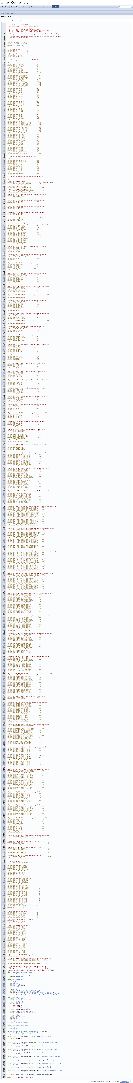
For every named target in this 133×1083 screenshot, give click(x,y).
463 (4, 568)
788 (4, 952)
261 (4, 330)
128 (4, 173)
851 (4, 1016)
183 (4, 238)
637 (4, 774)
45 (4, 75)
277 (4, 349)
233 (4, 297)
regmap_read (19, 1045)
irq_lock (22, 1016)
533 (4, 651)
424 (4, 522)
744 (4, 900)
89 (4, 127)
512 (4, 626)
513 (4, 627)
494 (4, 605)
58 (4, 90)
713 (4, 864)
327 (4, 408)
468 (4, 574)
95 (4, 134)
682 (4, 827)
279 (4, 351)
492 (4, 603)
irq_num (15, 1020)
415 (4, 512)
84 (4, 121)
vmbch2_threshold (18, 985)
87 (4, 124)
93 (4, 132)
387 (4, 479)
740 (4, 896)
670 (4, 813)
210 (4, 270)
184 (4, 239)
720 (4, 872)
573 (4, 698)
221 (4, 283)
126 (4, 170)
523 (4, 639)
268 (4, 338)
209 (4, 269)
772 (4, 933)
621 (4, 755)
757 (4, 916)
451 (4, 554)
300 (4, 376)
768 (4, 929)
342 (4, 426)
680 (4, 825)
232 (4, 296)
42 (4, 71)
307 (4, 384)
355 (4, 441)
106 (4, 147)
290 (4, 364)
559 (4, 682)
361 (4, 448)
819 (4, 983)
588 (4, 716)
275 (4, 346)
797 (4, 963)
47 (4, 77)
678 (4, 822)
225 (4, 287)
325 (4, 405)
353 (4, 439)
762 (4, 921)
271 (4, 342)
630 (4, 766)
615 (4, 748)
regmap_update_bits (21, 1060)
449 (4, 552)
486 (4, 596)
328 (4, 409)
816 (4, 979)
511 (4, 625)
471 (4, 578)
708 (4, 858)
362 (4, 449)
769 (4, 930)
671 (4, 814)
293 (4, 368)
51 (4, 82)
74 (4, 109)
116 (4, 159)
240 (4, 305)
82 (4, 119)
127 (4, 172)
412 (4, 508)
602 (4, 733)
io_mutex (22, 1002)
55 (4, 87)
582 (4, 709)
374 (4, 463)
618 (4, 751)
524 (4, 640)
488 (4, 598)
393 (4, 486)
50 (4, 81)
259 (4, 328)
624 (4, 759)
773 (4, 934)
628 (4, 763)
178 (4, 232)
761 (4, 920)
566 (4, 690)
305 (4, 382)
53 (4, 84)
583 (4, 710)
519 (4, 635)
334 (4, 416)
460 (4, 565)
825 (4, 990)
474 (4, 581)
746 (4, 903)
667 (4, 809)
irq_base (15, 983)
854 (4, 1020)
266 (4, 336)
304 (4, 381)
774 (4, 936)
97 (4, 136)
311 (4, 389)
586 (4, 714)
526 (4, 643)
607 (4, 738)
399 (4, 493)
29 (4, 56)
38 (4, 67)
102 (4, 142)
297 (4, 372)
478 (4, 586)
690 (4, 836)
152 (4, 201)
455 (4, 559)
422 (4, 520)
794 (4, 959)
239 (4, 304)
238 (4, 303)
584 (4, 711)
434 (4, 534)
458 (4, 563)
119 (4, 162)
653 (4, 793)
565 (4, 689)
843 (4, 1007)
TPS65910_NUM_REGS (46, 992)
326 (4, 407)
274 (4, 345)
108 (4, 149)
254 (4, 322)
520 (4, 636)
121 (4, 165)
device (17, 998)
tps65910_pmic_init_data (38, 994)
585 (4, 712)
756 (4, 914)
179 (4, 233)
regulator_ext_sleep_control (29, 992)
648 (4, 787)
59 (4, 91)
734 (4, 888)
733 (4, 887)
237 (4, 302)
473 (4, 580)
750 (4, 907)
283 (4, 356)
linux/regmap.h (19, 47)
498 (4, 610)
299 (4, 375)
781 (4, 944)
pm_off (15, 989)
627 (4, 762)
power (28, 1009)
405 (4, 500)
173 (4, 226)
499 (4, 611)
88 (4, 126)
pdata (37, 1032)
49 (4, 80)
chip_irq (15, 1017)
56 (4, 88)
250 (4, 317)
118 (4, 161)
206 (4, 265)
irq (14, 982)
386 (4, 478)
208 (4, 267)
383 (4, 474)
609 (4, 741)
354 (4, 440)
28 (4, 55)
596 (4, 725)
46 (4, 76)
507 (4, 620)
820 (4, 984)
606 (4, 737)
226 (4, 289)
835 (4, 997)
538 (4, 657)
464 (4, 570)
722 (4, 874)
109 (4, 150)
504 (4, 617)
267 (4, 337)
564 (4, 688)
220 (4, 281)
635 (4, 772)
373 (4, 462)
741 (4, 897)
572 (4, 697)
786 (4, 950)
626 (4, 761)
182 (4, 237)
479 (4, 587)
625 (4, 760)
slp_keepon (38, 990)
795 (4, 960)
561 (4, 684)
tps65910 (15, 997)
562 (4, 685)
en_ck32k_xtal (18, 986)
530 (4, 648)
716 (4, 867)
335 (4, 417)
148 (4, 196)
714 (4, 865)
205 (4, 264)
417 (4, 514)
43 (4, 72)
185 (4, 240)
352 (4, 437)
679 (4, 823)
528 (4, 645)
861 (4, 1028)
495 (4, 606)
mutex (16, 1002)
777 (4, 939)
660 (4, 801)
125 (4, 169)
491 (4, 601)
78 (4, 114)
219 (4, 280)
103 (4, 143)
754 (4, 912)
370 (4, 459)
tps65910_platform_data (20, 1025)
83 (4, 120)
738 (4, 893)
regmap (17, 1001)
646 (4, 785)
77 (4, 113)
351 (4, 436)
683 (4, 828)
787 (4, 951)
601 (4, 731)
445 (4, 547)
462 (4, 567)
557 (4, 679)
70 (4, 104)
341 (4, 424)
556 (4, 678)
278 (4, 350)
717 (4, 868)
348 (4, 433)
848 (4, 1012)
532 (4, 650)
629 (4, 764)
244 (4, 310)
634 (4, 770)
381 (4, 472)
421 (4, 519)
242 (4, 307)
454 (4, 558)
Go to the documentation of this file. (11, 21)
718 (4, 870)
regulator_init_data (21, 994)
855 (4, 1021)
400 (4, 494)
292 (4, 367)
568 (4, 692)
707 (4, 857)
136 (4, 182)
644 (4, 782)
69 (4, 103)
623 (4, 757)
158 (4, 208)
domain (25, 1022)
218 (4, 279)
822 (4, 986)
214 (4, 274)
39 (4, 68)
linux (8, 13)
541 (4, 661)
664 (4, 806)
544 (4, 664)
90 (4, 128)
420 (4, 518)
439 (4, 540)
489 (4, 599)
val (24, 1043)
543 (4, 663)
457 (4, 561)
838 (4, 1001)
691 (4, 838)
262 (4, 331)
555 (4, 677)
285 (4, 358)
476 (4, 584)
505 (4, 618)
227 (4, 290)
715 (4, 866)
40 (4, 69)
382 (4, 473)
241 (4, 306)
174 (4, 227)
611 (4, 743)
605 (4, 736)
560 (4, 683)
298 (4, 374)
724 (4, 877)
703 (4, 852)
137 (4, 183)
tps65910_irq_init (16, 1031)
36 (4, 64)
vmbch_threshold (18, 984)
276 (4, 348)
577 (4, 703)
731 (4, 885)
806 (4, 973)
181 (4, 235)
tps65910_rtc (19, 1008)
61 (4, 94)
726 (4, 879)
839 (4, 1002)
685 (4, 831)
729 (4, 883)
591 (4, 720)
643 (4, 781)
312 (4, 390)
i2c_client (18, 999)
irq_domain (18, 1022)
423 (4, 521)
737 (4, 892)
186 (4, 241)
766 (4, 926)
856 (4, 1022)
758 (4, 917)
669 (4, 812)
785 (4, 949)
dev (22, 998)
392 (4, 485)
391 (4, 483)
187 (4, 243)
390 (4, 482)
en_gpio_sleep (18, 991)
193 (4, 250)
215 (4, 276)
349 (4, 434)
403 (4, 498)
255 (4, 323)
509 (4, 623)
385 (4, 476)
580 (4, 707)
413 (4, 509)
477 (4, 585)
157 (4, 207)
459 (4, 564)
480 (4, 589)
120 (4, 163)
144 (4, 192)
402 (4, 496)
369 (4, 457)
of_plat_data (30, 1012)
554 (4, 676)
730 (4, 884)
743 (4, 899)
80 (4, 116)
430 (4, 529)
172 (4, 225)
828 (4, 994)
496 (4, 607)
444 (4, 546)
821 (4, 985)
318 (4, 397)
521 (4, 637)
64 (4, 97)
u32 (11, 1021)
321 (4, 401)
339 (4, 422)
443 (4, 545)
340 (4, 423)
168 (4, 220)
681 (4, 826)
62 (4, 95)
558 (4, 681)
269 (4, 339)
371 (4, 460)
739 (4, 894)
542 (4, 662)
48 (4, 78)
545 (4, 665)
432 (4, 532)
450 (4, 553)
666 (4, 808)
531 (4, 649)
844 (4, 1008)
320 (4, 400)
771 (4, 932)
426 (4, 525)
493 (4, 604)
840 (4, 1003)
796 (4, 962)
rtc (26, 1008)
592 (4, 721)
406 (4, 501)
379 (4, 469)
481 (4, 590)
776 (4, 938)
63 (4, 96)
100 (4, 140)
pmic (27, 1007)
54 (4, 85)
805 (4, 972)
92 (4, 130)
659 (4, 800)
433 (4, 533)
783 (4, 946)
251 (4, 318)
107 (4, 148)
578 (4, 704)
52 (4, 83)
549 (4, 670)
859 (4, 1025)
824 (4, 989)
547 (4, 668)
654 (4, 794)
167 (4, 219)
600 (4, 730)
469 (4, 576)
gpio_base (16, 981)
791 (4, 956)
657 (4, 798)
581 (4, 708)
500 (4, 612)
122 (4, 166)
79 (4, 115)
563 (4, 687)
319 (4, 398)
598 (4, 728)
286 (4, 359)
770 (4, 931)
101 (4, 141)
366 (4, 454)
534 (4, 652)
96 (4, 135)
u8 (53, 1042)
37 (4, 65)
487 (4, 597)
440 (4, 541)
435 (4, 535)
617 (4, 750)
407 (4, 502)
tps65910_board (17, 979)
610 (4, 742)
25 (4, 51)
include (3, 13)
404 (4, 499)
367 (4, 455)
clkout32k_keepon (22, 975)
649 (4, 788)
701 (4, 849)
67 (4, 101)
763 (4, 923)
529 (4, 646)
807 (4, 975)
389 (4, 481)
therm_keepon (20, 973)
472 (4, 579)
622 (4, 756)
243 (4, 309)
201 (4, 259)
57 (4, 89)
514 (4, 629)
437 (4, 538)
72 (4, 107)
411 (4, 507)
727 (4, 880)
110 (4, 152)
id (20, 1003)
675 (4, 819)
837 (4, 999)
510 (4, 624)
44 (4, 74)
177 (4, 231)
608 (4, 740)
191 (4, 247)
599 (4, 729)
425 (4, 524)
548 (4, 669)
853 (4, 1018)
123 (4, 167)
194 (4, 251)
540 (4, 659)
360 (4, 447)
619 (4, 753)
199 (4, 257)
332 (4, 414)
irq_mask (15, 1021)
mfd (12, 13)
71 (4, 106)
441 (4, 542)
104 (4, 145)
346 (4, 430)
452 (4, 555)
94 (4, 133)
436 (4, 537)
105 (4, 146)
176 (4, 230)
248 (4, 315)
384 (4, 475)
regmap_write (19, 1053)
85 (4, 122)
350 (4, 435)
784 (4, 947)
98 (4, 137)
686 (4, 832)
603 (4, 734)
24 (4, 50)
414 (4, 511)
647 (4, 786)
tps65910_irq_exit (16, 1034)
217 (4, 278)
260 (4, 329)
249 (4, 316)
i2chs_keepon (20, 976)
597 (4, 727)
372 (4, 461)
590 (4, 718)
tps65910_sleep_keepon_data (21, 972)
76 (4, 111)
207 (4, 266)
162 (4, 213)
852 (4, 1017)
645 (4, 783)
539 (4, 658)
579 (4, 705)
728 (4, 881)
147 (4, 195)
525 (4, 642)
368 (4, 456)
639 (4, 776)
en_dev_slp (17, 988)
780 (4, 943)
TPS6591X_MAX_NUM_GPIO (31, 991)
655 (4, 795)
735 (4, 890)
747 (4, 904)
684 (4, 829)
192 (4, 248)
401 (4, 495)
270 (4, 341)
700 (4, 848)
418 (4, 515)
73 (4, 108)
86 (4, 123)
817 (4, 981)
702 (4, 851)
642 (4, 780)
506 (4, 619)
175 (4, 228)
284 (4, 357)
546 (4, 666)
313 (4, 391)
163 (4, 214)
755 (4, 913)
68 (4, 102)
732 (4, 886)
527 (4, 644)
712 (4, 862)
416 (4, 513)
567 (4, 691)
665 (4, 807)
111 (4, 153)
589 (4, 717)
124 (4, 168)
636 (4, 773)
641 (4, 779)
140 (4, 187)
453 (4, 557)
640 (4, 777)
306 (4, 383)
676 (4, 820)
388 (4, 480)
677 (4, 821)
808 (4, 976)
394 (4, 487)
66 (4, 100)
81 (4, 117)
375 (4, 465)
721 (4, 873)
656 (4, 796)
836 (4, 998)
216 (4, 277)
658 (4, 799)
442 (4, 544)
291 (4, 365)
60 (4, 93)
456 (4, 560)
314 (4, 392)
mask (16, 1057)
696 (4, 844)
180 (4, 234)
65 (4, 98)
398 (4, 492)
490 (4, 600)
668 (4, 811)
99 (4, 139)
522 (4, 638)
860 (4, 1027)
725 (4, 878)
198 (4, 256)
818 (4, 982)
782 (4, 945)
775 (4, 937)
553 (4, 675)
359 (4, 446)
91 (4, 129)
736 (4, 891)
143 (4, 191)
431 (4, 531)
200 (4, 258)
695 (4, 842)
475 (4, 583)
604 (4, 735)
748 (4, 905)
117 (4, 160)
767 (4, 927)
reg (56, 1042)
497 (4, 609)
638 (4, 775)
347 (4, 431)
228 (4, 291)
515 (4, 630)
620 (4, 754)
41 (4, 70)
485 (4, 594)
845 (4, 1009)
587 (4, 715)
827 (4, 992)
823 (4, 988)
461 (4, 566)
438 (4, 539)
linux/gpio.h (18, 45)
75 (4, 110)
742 (4, 898)
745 (4, 901)
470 (4, 577)
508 (4, 622)
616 (4, 749)
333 (4, 415)
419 (4, 516)
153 (4, 202)
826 (4, 991)
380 (4, 470)
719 (4, 871)
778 (4, 940)
